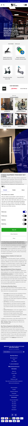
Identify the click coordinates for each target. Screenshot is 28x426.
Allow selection (14, 234)
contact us (14, 337)
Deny (14, 238)
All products (14, 409)
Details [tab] (14, 190)
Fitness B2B (14, 373)
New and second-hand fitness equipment (14, 381)
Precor (10, 321)
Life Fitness (13, 303)
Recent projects (14, 387)
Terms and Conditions (14, 395)
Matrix (2, 321)
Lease (14, 375)
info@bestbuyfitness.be (14, 366)
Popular (17, 43)
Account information (14, 399)
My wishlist (14, 405)
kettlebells (23, 246)
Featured (11, 43)
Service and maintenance (14, 383)
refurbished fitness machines (7, 273)
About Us (14, 371)
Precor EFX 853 (20, 77)
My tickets (14, 403)
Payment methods (14, 391)
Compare (14, 407)
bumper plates (4, 248)
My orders (14, 401)
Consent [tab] (5, 190)
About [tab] (23, 190)
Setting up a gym (14, 379)
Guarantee (14, 393)
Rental (14, 377)
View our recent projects (15, 150)
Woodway (6, 321)
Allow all (14, 229)
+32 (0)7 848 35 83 (14, 363)
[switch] (25, 216)
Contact (14, 389)
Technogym (6, 298)
